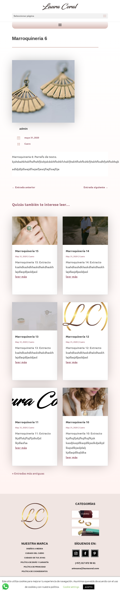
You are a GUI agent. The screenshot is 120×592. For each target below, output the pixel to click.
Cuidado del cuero (34, 553)
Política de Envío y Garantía (35, 562)
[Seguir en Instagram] (76, 553)
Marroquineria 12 (77, 336)
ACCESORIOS (85, 532)
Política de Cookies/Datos (35, 571)
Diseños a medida (34, 549)
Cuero (27, 143)
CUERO (85, 514)
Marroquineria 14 (77, 251)
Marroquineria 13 (26, 336)
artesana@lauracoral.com (85, 568)
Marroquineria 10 (77, 422)
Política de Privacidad (35, 567)
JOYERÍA (85, 523)
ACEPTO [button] (88, 587)
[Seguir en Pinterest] (95, 553)
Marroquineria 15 (26, 251)
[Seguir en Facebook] (85, 553)
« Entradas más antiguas (28, 473)
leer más (21, 276)
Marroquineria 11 (26, 422)
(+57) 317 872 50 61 (85, 563)
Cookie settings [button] (71, 586)
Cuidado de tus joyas (34, 558)
